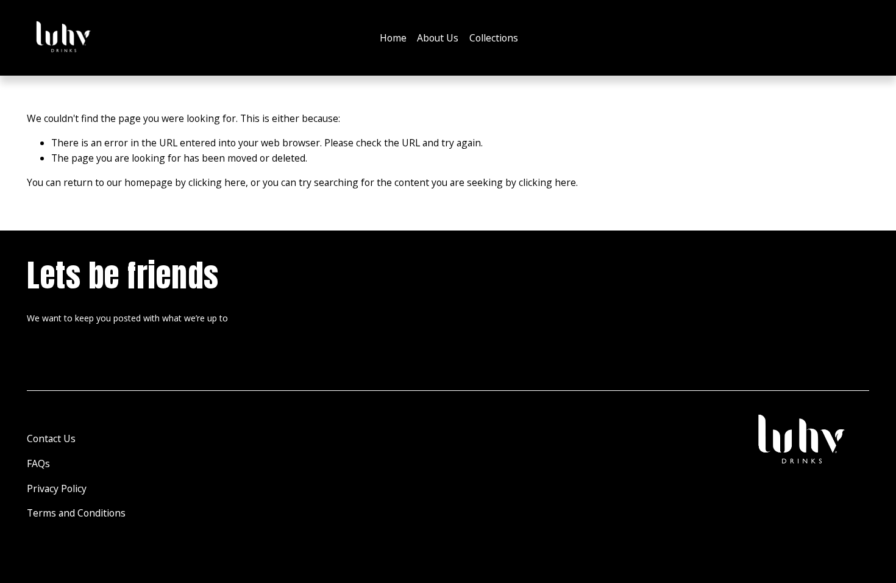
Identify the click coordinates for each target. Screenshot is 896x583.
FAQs (38, 463)
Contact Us (51, 438)
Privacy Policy (57, 488)
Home (393, 38)
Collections (493, 38)
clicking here (217, 182)
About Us (437, 38)
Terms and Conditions (76, 513)
